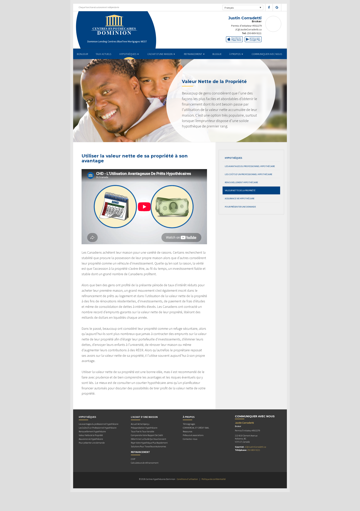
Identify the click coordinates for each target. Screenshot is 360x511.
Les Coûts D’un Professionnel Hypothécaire (248, 174)
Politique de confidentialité (214, 479)
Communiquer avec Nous (267, 54)
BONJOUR (82, 54)
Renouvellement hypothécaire (241, 182)
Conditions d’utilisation (187, 479)
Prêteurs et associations (193, 435)
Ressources (187, 431)
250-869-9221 (254, 33)
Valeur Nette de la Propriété (240, 190)
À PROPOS (235, 54)
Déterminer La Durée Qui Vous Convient (148, 439)
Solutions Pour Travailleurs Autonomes (148, 446)
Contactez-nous (190, 439)
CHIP (133, 459)
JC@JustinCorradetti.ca (248, 29)
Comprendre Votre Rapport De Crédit (147, 435)
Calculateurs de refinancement (144, 462)
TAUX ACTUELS (103, 54)
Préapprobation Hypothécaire (144, 427)
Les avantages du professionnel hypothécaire (250, 166)
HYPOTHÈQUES (128, 54)
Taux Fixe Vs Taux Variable (142, 431)
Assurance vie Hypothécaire (239, 198)
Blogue (217, 54)
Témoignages (189, 424)
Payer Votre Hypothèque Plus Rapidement (149, 442)
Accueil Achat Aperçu (140, 424)
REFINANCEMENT (193, 54)
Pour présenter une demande (240, 206)
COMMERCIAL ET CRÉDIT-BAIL (196, 427)
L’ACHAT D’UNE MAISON (160, 54)
